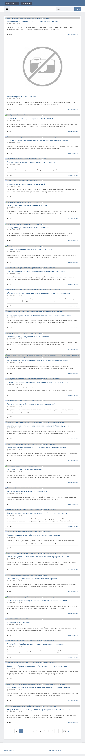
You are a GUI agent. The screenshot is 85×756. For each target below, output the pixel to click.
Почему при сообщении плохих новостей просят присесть (31, 249)
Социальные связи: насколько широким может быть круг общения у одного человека (39, 426)
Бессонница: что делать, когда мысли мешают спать (28, 337)
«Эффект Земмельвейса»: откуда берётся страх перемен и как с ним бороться (38, 710)
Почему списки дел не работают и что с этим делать (28, 228)
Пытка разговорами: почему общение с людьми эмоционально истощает (37, 600)
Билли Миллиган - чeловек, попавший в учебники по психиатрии (33, 22)
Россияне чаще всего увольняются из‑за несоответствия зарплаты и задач (37, 140)
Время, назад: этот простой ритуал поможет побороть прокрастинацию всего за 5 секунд (39, 557)
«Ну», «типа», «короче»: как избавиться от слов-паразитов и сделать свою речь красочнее (39, 688)
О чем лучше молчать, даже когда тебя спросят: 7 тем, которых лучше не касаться (39, 315)
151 (64, 731)
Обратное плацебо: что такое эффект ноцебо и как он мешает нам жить (36, 448)
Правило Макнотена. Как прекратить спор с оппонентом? (31, 404)
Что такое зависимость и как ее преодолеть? (25, 469)
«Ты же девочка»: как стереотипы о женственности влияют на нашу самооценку (39, 293)
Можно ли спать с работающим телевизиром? (26, 184)
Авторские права (8, 751)
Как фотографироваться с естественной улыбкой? (27, 491)
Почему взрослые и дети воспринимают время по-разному (31, 162)
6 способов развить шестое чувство (21, 97)
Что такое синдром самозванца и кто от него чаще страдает (32, 579)
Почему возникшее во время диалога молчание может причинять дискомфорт (39, 382)
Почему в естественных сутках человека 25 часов (27, 206)
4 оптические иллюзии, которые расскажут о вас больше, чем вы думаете (37, 513)
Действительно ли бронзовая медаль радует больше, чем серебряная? (36, 271)
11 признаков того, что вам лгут (20, 622)
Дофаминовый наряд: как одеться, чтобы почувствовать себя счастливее (37, 666)
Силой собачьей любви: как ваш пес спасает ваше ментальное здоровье (36, 644)
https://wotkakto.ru (55, 751)
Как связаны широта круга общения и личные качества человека (33, 535)
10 (56, 731)
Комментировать (73, 34)
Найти (78, 9)
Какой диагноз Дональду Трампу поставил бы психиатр (30, 118)
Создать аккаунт (12, 3)
